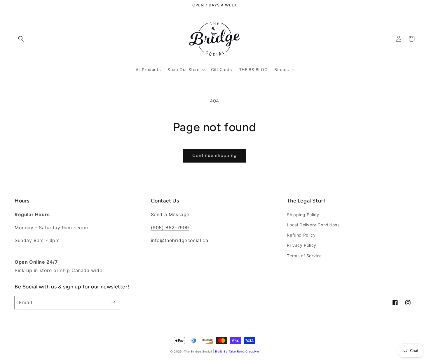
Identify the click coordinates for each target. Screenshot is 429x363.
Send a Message (170, 214)
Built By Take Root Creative (237, 351)
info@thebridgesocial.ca (179, 240)
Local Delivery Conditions (313, 224)
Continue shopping (214, 155)
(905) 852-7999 (170, 227)
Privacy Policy (301, 245)
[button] (21, 38)
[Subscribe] (113, 302)
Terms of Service (304, 255)
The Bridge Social (198, 351)
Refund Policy (301, 234)
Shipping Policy (303, 214)
